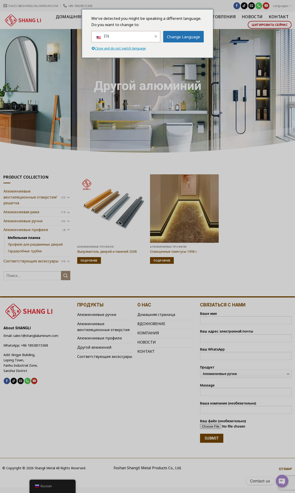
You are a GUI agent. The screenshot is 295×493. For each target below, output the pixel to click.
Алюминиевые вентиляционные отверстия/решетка (30, 197)
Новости (252, 16)
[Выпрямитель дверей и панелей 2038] (111, 208)
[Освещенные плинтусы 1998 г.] (184, 208)
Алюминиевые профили (25, 229)
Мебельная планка (24, 237)
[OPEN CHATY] (282, 481)
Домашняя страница (81, 16)
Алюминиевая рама (21, 211)
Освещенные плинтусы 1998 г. (174, 251)
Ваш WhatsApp (212, 349)
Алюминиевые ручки (23, 220)
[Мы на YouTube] (266, 5)
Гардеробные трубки (25, 251)
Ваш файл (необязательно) (223, 421)
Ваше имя (208, 313)
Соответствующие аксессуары (31, 261)
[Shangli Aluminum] (23, 20)
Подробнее (89, 260)
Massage (207, 385)
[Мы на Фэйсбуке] (236, 5)
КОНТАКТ (279, 16)
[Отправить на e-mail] (251, 5)
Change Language (183, 36)
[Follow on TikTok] (244, 5)
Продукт (207, 367)
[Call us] (258, 5)
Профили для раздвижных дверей (35, 244)
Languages (281, 6)
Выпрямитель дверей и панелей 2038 (107, 251)
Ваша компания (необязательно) (228, 403)
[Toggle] (68, 197)
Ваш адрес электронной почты (226, 331)
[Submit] (65, 275)
